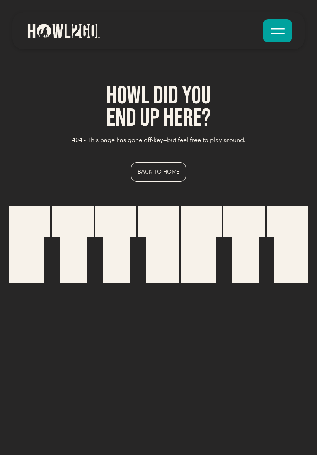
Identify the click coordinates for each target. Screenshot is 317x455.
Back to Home (158, 171)
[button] (277, 30)
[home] (63, 30)
